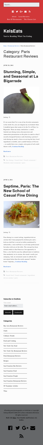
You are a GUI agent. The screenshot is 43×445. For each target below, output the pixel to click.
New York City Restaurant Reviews (15, 351)
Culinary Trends (9, 336)
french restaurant (29, 160)
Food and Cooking (10, 341)
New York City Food (10, 346)
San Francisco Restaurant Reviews (15, 381)
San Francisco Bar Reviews (13, 366)
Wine (5, 391)
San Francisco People (11, 376)
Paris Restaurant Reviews (14, 156)
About (14, 16)
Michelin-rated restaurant (12, 163)
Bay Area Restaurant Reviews (13, 326)
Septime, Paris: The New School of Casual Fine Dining (21, 190)
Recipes (6, 361)
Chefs (5, 331)
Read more (7, 151)
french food (18, 160)
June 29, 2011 (8, 65)
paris (23, 163)
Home (5, 46)
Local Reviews (24, 16)
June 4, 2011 (8, 180)
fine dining (9, 160)
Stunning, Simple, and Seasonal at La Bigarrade (21, 76)
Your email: (7, 303)
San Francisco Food (10, 371)
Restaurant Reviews (13, 46)
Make (14, 418)
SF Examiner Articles (11, 386)
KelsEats (13, 31)
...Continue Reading (17, 146)
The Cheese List (30, 19)
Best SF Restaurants (14, 19)
